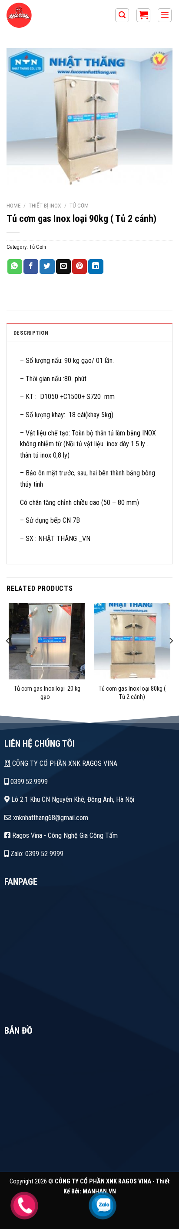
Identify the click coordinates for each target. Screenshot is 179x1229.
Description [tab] (30, 332)
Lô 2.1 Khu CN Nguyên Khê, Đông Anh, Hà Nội (72, 799)
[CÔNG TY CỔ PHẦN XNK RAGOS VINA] (54, 15)
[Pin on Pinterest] (79, 266)
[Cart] (143, 15)
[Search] (122, 15)
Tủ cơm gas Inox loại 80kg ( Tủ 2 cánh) (132, 693)
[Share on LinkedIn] (95, 266)
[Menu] (165, 15)
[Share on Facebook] (30, 266)
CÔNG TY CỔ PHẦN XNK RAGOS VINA (63, 763)
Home (13, 205)
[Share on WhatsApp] (14, 266)
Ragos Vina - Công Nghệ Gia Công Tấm (64, 835)
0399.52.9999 (28, 782)
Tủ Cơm (79, 205)
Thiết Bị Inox (45, 205)
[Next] (170, 658)
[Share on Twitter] (47, 266)
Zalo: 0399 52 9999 (36, 854)
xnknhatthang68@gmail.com (49, 818)
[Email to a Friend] (63, 266)
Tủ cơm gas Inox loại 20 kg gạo (47, 693)
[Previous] (8, 658)
